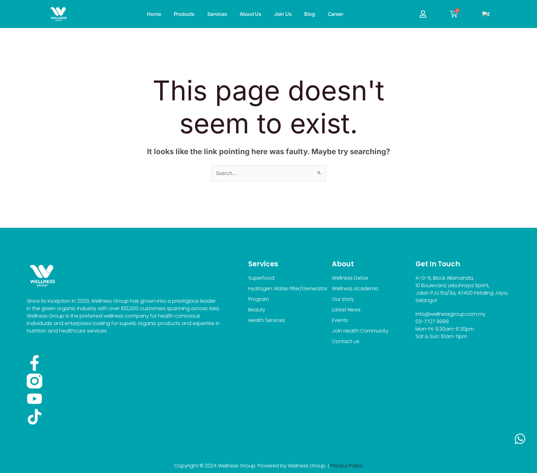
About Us (250, 14)
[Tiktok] (34, 417)
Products (184, 14)
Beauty (256, 309)
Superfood (261, 278)
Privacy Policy (346, 465)
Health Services (266, 320)
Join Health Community (360, 330)
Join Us (283, 14)
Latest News (346, 309)
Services (217, 14)
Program (258, 299)
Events (340, 320)
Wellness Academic (355, 288)
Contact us (345, 341)
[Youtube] (34, 398)
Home (154, 14)
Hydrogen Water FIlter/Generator (287, 288)
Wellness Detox (350, 278)
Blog (309, 14)
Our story (343, 299)
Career (335, 14)
